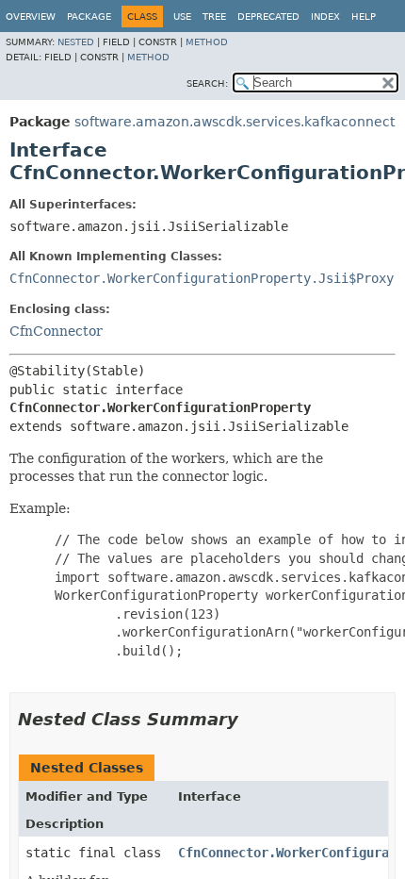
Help (363, 16)
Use (182, 16)
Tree (214, 16)
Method (207, 42)
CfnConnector (56, 331)
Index (325, 16)
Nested (75, 42)
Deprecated (268, 16)
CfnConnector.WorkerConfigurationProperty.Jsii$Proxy (201, 278)
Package (89, 16)
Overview (31, 16)
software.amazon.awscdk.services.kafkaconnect (234, 121)
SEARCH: (207, 83)
